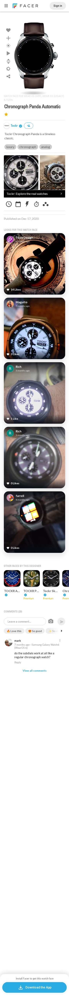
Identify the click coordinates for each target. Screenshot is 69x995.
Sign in (57, 5)
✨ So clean (55, 631)
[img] (7, 126)
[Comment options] (59, 640)
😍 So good (35, 631)
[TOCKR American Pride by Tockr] (12, 578)
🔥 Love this (14, 631)
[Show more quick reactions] (61, 631)
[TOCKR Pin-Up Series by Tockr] (31, 578)
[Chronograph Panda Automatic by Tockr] (34, 55)
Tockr (14, 125)
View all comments (35, 670)
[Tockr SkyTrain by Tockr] (51, 578)
